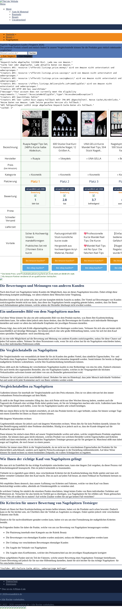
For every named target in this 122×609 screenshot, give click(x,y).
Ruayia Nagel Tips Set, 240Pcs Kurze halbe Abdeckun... (35, 147)
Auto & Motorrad (20, 11)
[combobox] (14, 53)
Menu (3, 4)
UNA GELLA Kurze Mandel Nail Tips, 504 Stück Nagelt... (94, 147)
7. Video (67, 576)
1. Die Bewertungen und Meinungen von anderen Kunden (27, 571)
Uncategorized (19, 19)
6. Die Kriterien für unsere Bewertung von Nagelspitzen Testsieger (31, 576)
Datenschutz (12, 581)
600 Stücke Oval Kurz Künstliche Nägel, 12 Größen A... (64, 147)
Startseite (10, 34)
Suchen (32, 53)
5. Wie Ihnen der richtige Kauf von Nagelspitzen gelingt (95, 573)
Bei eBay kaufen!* (35, 267)
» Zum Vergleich (8, 56)
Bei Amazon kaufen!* (35, 260)
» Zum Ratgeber (24, 56)
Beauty (15, 17)
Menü (8, 9)
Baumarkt (16, 14)
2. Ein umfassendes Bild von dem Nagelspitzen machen (81, 571)
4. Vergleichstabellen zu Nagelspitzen (51, 573)
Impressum (11, 584)
